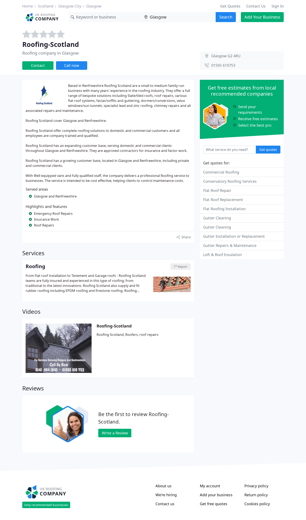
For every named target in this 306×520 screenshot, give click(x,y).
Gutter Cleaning (217, 217)
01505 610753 (223, 65)
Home (27, 6)
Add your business (216, 494)
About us (163, 485)
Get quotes (268, 149)
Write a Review (115, 432)
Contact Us (256, 6)
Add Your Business (262, 17)
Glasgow (93, 6)
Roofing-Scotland (114, 326)
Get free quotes (213, 503)
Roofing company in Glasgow (50, 53)
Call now (71, 65)
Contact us (164, 503)
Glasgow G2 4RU (225, 55)
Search (225, 17)
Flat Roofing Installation (224, 208)
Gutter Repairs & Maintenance (229, 245)
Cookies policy (257, 503)
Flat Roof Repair (217, 190)
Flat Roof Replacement (223, 199)
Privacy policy (256, 485)
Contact (38, 65)
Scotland (45, 6)
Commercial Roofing (221, 172)
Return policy (256, 494)
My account (210, 485)
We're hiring (166, 494)
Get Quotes (230, 6)
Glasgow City (69, 6)
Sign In (277, 6)
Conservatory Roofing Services (230, 181)
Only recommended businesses (46, 505)
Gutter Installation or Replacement (234, 236)
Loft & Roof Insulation (222, 254)
